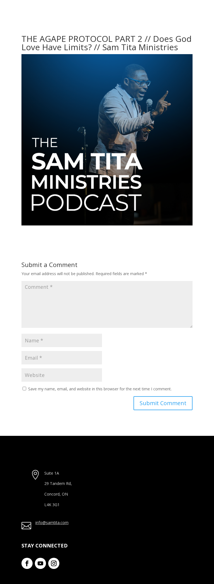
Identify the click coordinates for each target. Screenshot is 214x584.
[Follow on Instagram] (53, 563)
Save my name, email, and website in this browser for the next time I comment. (100, 388)
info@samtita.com (52, 522)
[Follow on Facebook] (27, 563)
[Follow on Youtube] (40, 563)
